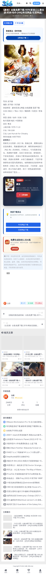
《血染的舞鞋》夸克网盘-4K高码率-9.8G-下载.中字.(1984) (27, 517)
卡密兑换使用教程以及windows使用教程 (23, 482)
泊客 (8, 303)
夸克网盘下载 (23, 225)
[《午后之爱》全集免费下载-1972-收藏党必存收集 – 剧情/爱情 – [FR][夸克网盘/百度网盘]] (34, 343)
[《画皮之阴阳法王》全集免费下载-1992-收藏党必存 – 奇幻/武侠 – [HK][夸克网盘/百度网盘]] (7, 557)
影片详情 (21, 201)
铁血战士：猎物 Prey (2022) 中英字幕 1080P (25, 478)
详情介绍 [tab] (9, 23)
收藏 (31, 303)
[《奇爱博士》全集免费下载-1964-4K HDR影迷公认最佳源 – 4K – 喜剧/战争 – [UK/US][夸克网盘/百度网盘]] (7, 549)
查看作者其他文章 (23, 410)
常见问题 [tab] (20, 23)
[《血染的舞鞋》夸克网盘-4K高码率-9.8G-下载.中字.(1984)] (12, 343)
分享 (24, 303)
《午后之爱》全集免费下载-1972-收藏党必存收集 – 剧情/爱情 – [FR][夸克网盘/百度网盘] (28, 525)
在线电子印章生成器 (14, 430)
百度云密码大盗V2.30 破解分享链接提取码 (24, 491)
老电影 (27, 16)
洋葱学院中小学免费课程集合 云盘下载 (21, 443)
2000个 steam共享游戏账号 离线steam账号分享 (25, 435)
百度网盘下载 (23, 230)
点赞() (39, 303)
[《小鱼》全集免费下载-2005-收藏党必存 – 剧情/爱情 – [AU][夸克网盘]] (12, 369)
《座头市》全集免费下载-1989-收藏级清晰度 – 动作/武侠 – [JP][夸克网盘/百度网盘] (28, 540)
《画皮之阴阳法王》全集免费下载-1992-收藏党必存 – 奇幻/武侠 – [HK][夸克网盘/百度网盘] (28, 556)
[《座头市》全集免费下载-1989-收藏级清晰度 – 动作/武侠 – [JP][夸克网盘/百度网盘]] (34, 369)
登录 (37, 3)
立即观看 (24, 195)
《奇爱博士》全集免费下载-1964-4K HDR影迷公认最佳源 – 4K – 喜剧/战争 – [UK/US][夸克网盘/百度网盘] (27, 549)
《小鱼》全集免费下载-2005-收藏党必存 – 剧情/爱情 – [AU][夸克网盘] (27, 532)
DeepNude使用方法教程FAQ (17, 456)
